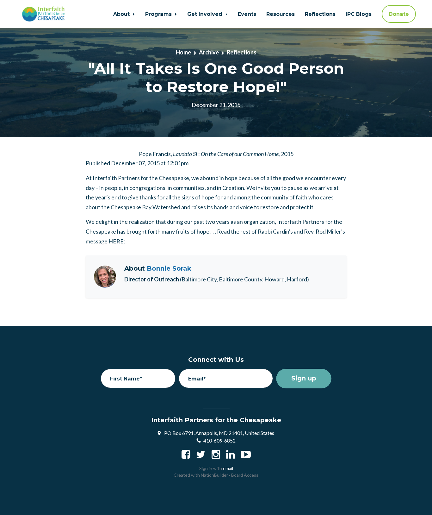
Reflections (320, 14)
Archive (209, 52)
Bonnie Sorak (169, 268)
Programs (159, 14)
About (122, 14)
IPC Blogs (359, 14)
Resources (280, 14)
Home (183, 52)
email (228, 468)
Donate (399, 14)
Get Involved (205, 14)
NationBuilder (214, 475)
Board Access (244, 475)
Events (247, 14)
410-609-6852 (219, 440)
